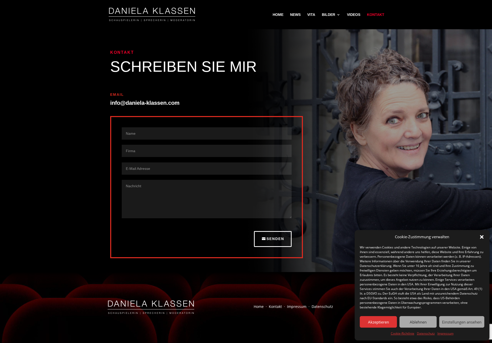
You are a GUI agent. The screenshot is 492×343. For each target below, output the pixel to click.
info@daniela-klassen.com (145, 103)
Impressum (445, 333)
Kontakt (275, 306)
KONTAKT (375, 15)
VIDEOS (353, 15)
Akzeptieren (378, 322)
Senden (275, 239)
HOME (278, 15)
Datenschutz (426, 333)
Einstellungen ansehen (461, 322)
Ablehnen (418, 322)
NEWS (295, 15)
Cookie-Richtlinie (402, 333)
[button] (481, 237)
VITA (311, 15)
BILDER (328, 15)
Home (259, 306)
